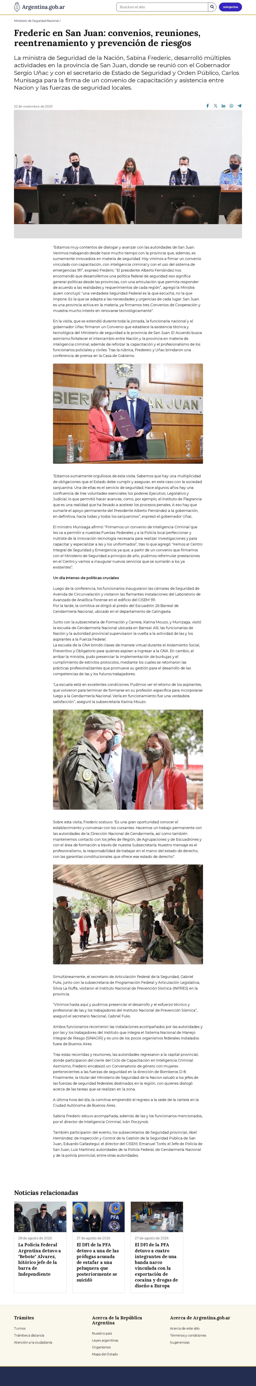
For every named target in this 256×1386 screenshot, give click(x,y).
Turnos (19, 1328)
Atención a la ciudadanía (33, 1342)
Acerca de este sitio (185, 1328)
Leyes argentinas (105, 1340)
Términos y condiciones (188, 1335)
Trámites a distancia (29, 1335)
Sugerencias (179, 1342)
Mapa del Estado (105, 1354)
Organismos (101, 1347)
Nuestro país (102, 1333)
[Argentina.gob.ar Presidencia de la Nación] (39, 7)
